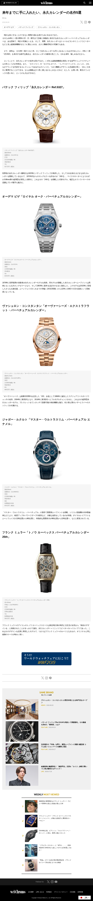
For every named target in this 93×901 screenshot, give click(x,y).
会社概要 (31, 892)
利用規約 (49, 892)
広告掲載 (72, 892)
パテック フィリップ (25, 27)
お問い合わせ (40, 892)
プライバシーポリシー (61, 892)
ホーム (4, 18)
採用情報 (80, 892)
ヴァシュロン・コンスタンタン (49, 27)
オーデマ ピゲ (9, 27)
